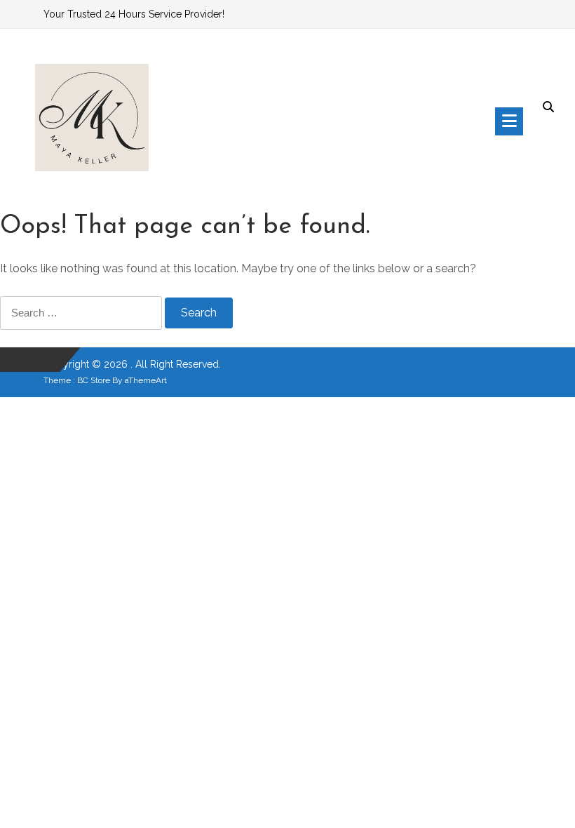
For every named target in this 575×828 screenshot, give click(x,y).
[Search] (548, 108)
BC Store (93, 380)
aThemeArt (146, 380)
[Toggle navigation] (509, 121)
